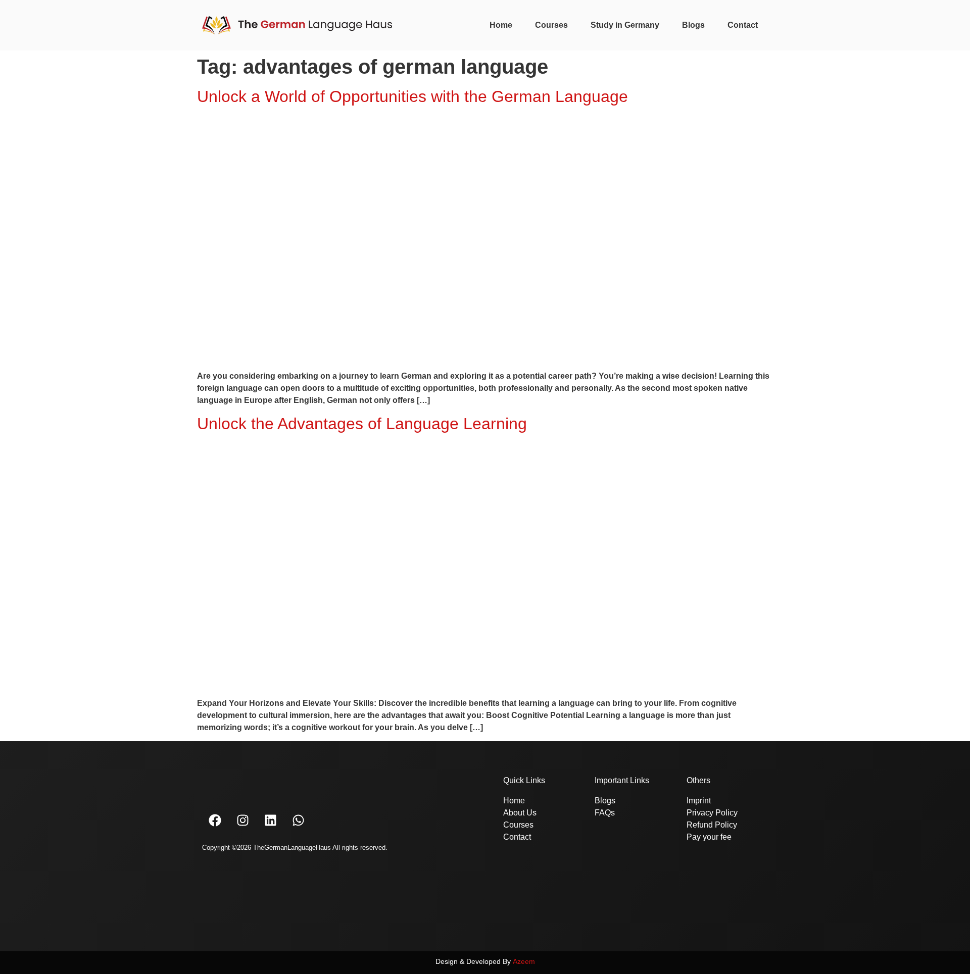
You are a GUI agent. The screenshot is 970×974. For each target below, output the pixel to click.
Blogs (693, 25)
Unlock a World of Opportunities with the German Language (412, 96)
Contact (743, 25)
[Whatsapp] (298, 820)
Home (501, 25)
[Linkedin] (270, 820)
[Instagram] (242, 820)
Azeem (524, 961)
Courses (551, 25)
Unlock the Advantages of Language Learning (362, 424)
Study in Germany (625, 25)
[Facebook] (214, 820)
